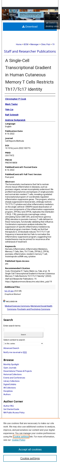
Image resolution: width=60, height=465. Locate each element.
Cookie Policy (18, 440)
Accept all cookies (30, 449)
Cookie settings (21, 436)
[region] (30, 441)
